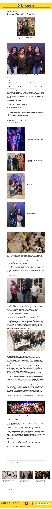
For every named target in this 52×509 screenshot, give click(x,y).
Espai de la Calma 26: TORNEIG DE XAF (9, 481)
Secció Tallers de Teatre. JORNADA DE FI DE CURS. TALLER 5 (41, 481)
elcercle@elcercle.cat (17, 503)
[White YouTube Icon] (44, 5)
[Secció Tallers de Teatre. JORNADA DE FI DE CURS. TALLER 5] (42, 475)
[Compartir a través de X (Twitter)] (10, 462)
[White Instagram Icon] (42, 5)
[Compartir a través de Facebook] (7, 462)
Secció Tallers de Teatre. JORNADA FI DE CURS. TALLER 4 (26, 481)
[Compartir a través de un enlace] (15, 462)
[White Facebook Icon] (39, 5)
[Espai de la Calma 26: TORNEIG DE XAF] (9, 475)
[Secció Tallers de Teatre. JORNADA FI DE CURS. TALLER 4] (26, 475)
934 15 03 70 (16, 502)
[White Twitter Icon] (17, 505)
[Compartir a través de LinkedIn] (12, 462)
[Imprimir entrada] (17, 462)
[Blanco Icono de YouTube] (19, 505)
